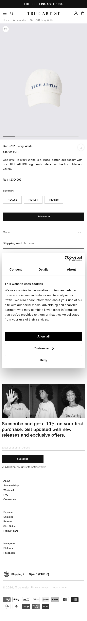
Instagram (9, 543)
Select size (43, 216)
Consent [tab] (16, 269)
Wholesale (9, 490)
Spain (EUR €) (39, 574)
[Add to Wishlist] (81, 147)
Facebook (9, 552)
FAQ (5, 494)
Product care (10, 530)
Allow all (43, 336)
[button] (4, 13)
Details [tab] (44, 269)
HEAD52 (12, 199)
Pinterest (8, 548)
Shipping (8, 516)
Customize (41, 348)
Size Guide (9, 526)
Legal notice (59, 587)
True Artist (22, 587)
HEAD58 (54, 199)
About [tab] (71, 269)
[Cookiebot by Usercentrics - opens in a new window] (64, 258)
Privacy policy (39, 587)
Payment (8, 512)
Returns (7, 521)
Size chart (8, 190)
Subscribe (22, 458)
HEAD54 (33, 199)
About (6, 480)
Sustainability (11, 485)
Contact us (9, 499)
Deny (43, 360)
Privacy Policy (40, 466)
